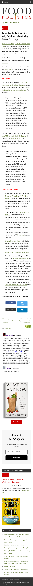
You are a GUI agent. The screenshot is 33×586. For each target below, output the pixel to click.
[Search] (30, 2)
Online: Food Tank (9, 566)
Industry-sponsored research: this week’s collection (8, 320)
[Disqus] (16, 355)
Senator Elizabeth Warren (13, 241)
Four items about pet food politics (14, 545)
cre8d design (4, 584)
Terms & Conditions (14, 579)
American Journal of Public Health (16, 285)
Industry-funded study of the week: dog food (17, 548)
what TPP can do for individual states (14, 136)
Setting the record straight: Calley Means (16, 569)
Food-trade (8, 328)
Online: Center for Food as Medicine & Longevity (13, 480)
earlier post (7, 69)
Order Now (16, 422)
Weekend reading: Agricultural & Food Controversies (24, 320)
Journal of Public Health (20, 258)
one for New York (15, 138)
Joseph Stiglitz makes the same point (17, 252)
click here (5, 63)
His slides (20, 235)
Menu (6, 2)
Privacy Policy (5, 579)
